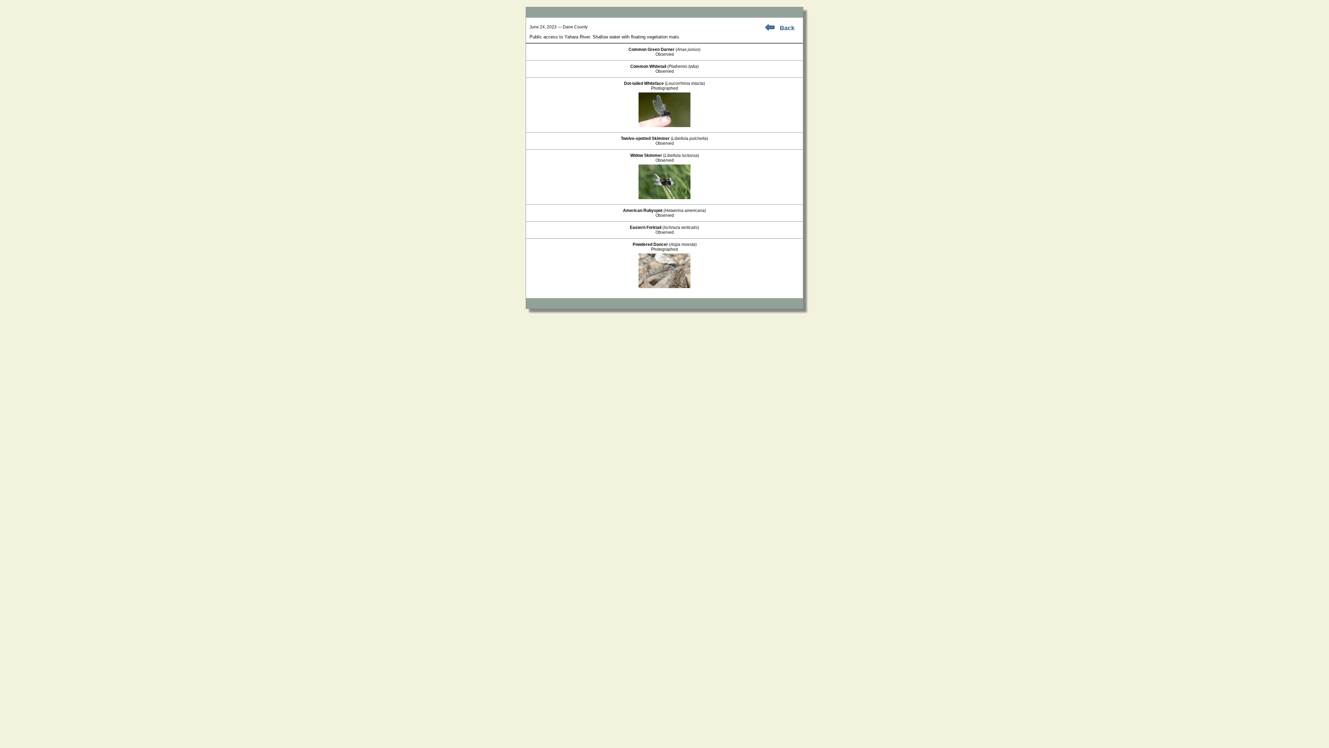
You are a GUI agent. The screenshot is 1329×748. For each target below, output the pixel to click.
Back (787, 28)
